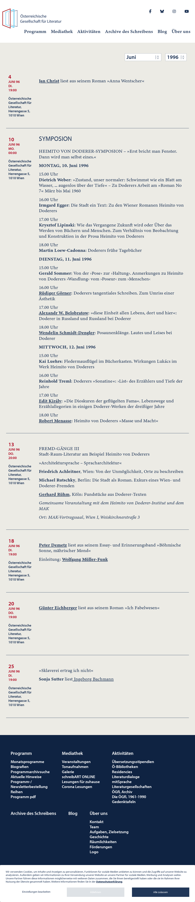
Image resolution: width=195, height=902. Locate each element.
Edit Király (50, 401)
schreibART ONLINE (78, 776)
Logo (94, 851)
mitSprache (122, 781)
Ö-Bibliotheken (125, 766)
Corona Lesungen (77, 786)
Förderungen (101, 846)
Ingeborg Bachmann (93, 679)
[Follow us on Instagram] (174, 11)
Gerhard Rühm (54, 494)
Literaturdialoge (126, 776)
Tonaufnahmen (75, 766)
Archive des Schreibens (129, 31)
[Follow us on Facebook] (150, 11)
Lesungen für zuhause (81, 781)
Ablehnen (95, 892)
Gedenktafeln (124, 801)
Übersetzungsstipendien (133, 761)
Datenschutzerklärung (109, 881)
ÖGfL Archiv (122, 791)
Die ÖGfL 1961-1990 (129, 796)
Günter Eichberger (58, 607)
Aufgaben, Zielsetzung (109, 831)
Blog (162, 31)
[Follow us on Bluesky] (162, 11)
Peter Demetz (53, 545)
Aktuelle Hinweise (26, 776)
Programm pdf (23, 796)
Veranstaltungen (76, 761)
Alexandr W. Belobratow (63, 313)
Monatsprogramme (27, 761)
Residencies (122, 771)
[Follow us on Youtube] (187, 11)
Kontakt (96, 821)
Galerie (68, 771)
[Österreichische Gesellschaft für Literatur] (32, 18)
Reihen (17, 791)
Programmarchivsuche (30, 771)
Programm (35, 31)
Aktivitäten (89, 31)
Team (94, 826)
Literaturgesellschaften (132, 786)
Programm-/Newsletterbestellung (29, 784)
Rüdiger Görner (55, 293)
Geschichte (99, 836)
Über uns (181, 31)
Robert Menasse (55, 420)
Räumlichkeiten (103, 841)
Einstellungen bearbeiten (36, 891)
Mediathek (62, 31)
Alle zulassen (160, 892)
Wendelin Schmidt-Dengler (66, 332)
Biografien (20, 766)
